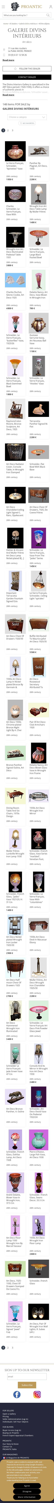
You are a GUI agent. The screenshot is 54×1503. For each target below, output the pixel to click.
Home (5, 23)
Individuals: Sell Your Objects (15, 1421)
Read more (8, 60)
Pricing (6, 1416)
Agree (27, 1486)
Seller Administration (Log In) (15, 1419)
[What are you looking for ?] (47, 15)
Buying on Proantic (11, 1433)
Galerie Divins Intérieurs (28, 23)
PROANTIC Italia (10, 1449)
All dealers (13, 23)
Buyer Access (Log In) (12, 1430)
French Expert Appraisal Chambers (18, 1435)
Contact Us (7, 1446)
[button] (26, 123)
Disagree (27, 1491)
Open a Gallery (9, 1414)
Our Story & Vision (11, 1444)
